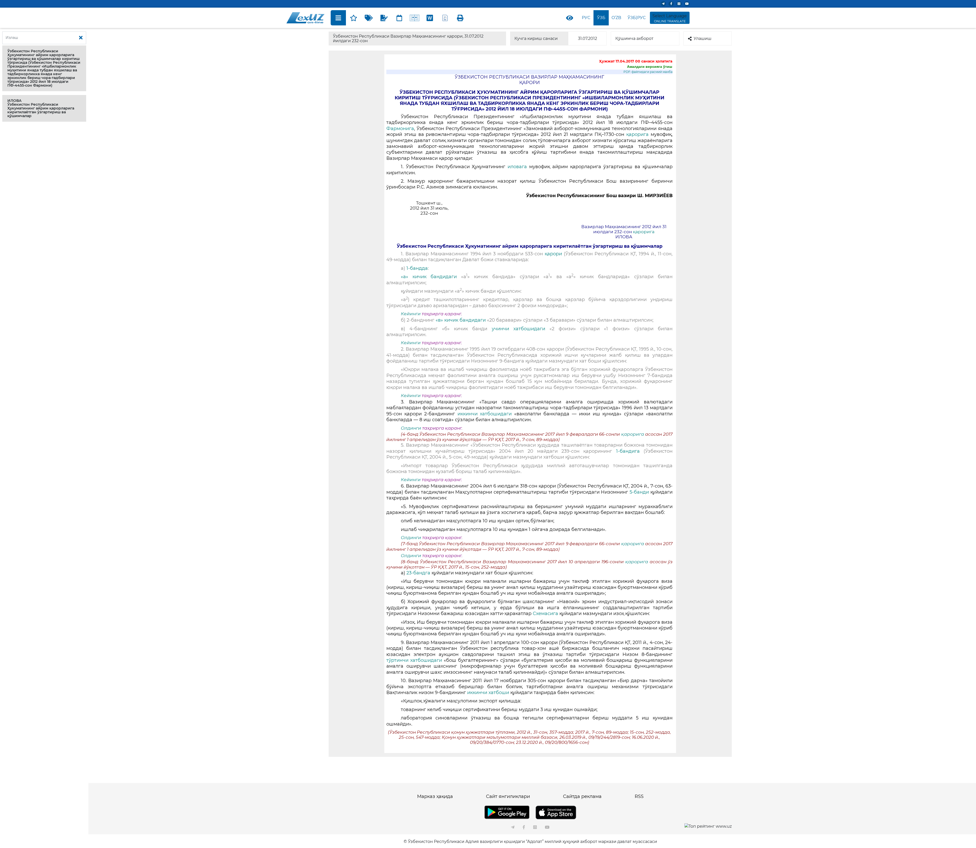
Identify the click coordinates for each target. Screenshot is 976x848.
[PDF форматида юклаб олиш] (445, 17)
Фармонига (400, 128)
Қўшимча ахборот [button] (634, 38)
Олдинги (411, 428)
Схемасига (545, 613)
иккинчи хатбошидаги (485, 414)
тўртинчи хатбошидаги (414, 660)
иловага (517, 166)
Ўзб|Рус (637, 17)
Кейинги (411, 313)
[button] (44, 68)
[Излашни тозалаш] (81, 38)
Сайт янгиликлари (508, 796)
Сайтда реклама (582, 796)
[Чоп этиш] (460, 17)
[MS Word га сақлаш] (429, 17)
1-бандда (417, 268)
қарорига (637, 134)
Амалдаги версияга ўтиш (649, 67)
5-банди (639, 492)
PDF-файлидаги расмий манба (648, 72)
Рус (586, 17)
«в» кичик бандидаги (461, 320)
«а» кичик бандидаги (429, 276)
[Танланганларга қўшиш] (353, 17)
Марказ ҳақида (435, 796)
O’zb (616, 17)
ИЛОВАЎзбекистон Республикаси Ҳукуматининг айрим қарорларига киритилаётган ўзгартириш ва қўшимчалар (40, 108)
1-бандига (628, 451)
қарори (553, 254)
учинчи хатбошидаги (518, 329)
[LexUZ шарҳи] (384, 17)
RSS (639, 796)
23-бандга (418, 573)
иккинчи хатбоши (488, 692)
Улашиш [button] (702, 38)
